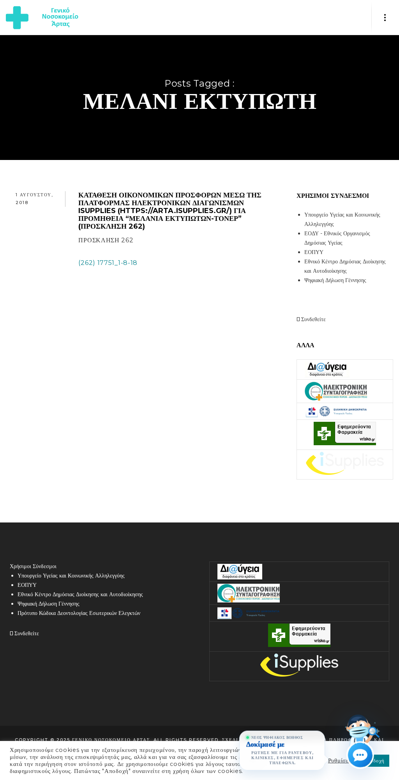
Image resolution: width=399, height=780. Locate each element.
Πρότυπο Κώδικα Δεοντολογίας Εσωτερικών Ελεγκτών (79, 613)
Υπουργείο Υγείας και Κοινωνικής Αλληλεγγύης (71, 575)
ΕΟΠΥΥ (313, 252)
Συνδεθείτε (313, 319)
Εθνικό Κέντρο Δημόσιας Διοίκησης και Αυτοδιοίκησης (80, 594)
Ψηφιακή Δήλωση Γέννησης (335, 280)
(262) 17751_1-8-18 (108, 263)
